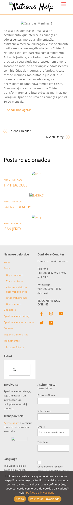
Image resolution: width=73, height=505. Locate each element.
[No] (68, 488)
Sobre (7, 268)
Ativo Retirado (13, 179)
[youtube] (61, 313)
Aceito (20, 499)
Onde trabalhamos (17, 298)
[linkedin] (51, 322)
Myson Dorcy (54, 137)
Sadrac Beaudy (17, 206)
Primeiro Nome (46, 395)
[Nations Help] (31, 7)
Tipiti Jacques (15, 185)
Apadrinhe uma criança (17, 316)
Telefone (43, 442)
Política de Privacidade (40, 492)
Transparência (14, 281)
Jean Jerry (12, 228)
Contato (8, 328)
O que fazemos (14, 275)
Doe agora (10, 309)
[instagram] (51, 313)
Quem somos (13, 304)
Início (7, 262)
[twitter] (42, 322)
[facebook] (42, 313)
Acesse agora (11, 423)
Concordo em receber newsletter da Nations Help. (53, 469)
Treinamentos (12, 340)
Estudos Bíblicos (15, 347)
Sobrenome (44, 411)
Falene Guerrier (20, 131)
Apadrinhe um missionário (19, 322)
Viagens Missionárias (16, 334)
